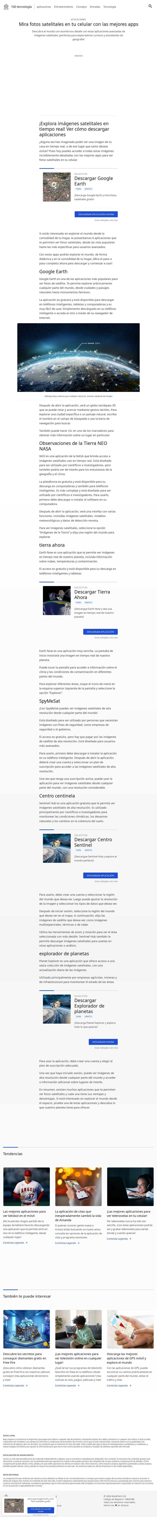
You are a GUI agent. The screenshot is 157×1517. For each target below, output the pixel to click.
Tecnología (109, 6)
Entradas (95, 6)
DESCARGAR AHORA (103, 1041)
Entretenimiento (63, 6)
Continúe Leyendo (13, 1242)
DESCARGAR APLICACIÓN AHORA (96, 214)
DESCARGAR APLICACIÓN (100, 631)
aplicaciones (44, 6)
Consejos (81, 6)
